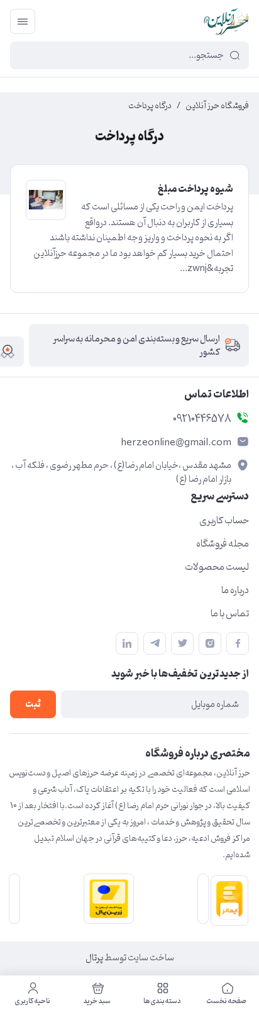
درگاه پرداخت (150, 106)
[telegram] (154, 643)
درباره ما (235, 590)
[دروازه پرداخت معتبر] (106, 899)
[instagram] (210, 643)
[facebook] (237, 643)
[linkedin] (127, 643)
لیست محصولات (217, 567)
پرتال (94, 958)
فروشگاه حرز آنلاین (217, 106)
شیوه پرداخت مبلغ (195, 189)
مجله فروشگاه (222, 544)
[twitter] (182, 643)
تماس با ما (230, 613)
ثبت (33, 705)
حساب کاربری (224, 520)
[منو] (22, 21)
